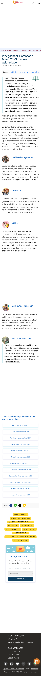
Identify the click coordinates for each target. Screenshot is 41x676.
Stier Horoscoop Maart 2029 (20, 432)
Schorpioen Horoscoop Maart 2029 (20, 470)
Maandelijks (26, 50)
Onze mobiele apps (15, 654)
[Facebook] (11, 505)
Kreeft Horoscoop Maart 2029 (20, 444)
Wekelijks (16, 50)
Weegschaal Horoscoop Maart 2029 (20, 463)
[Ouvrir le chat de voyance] (37, 661)
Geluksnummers (21, 533)
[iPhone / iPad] (29, 664)
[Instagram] (11, 664)
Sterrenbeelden (21, 540)
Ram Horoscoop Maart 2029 (20, 425)
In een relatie (34, 72)
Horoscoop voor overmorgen (21, 522)
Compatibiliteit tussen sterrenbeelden (21, 537)
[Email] (24, 505)
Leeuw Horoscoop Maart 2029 (20, 451)
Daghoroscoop (5, 50)
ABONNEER (20, 579)
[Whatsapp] (15, 505)
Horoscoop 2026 (13, 529)
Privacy (27, 669)
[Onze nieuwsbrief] (33, 3)
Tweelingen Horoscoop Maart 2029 (20, 438)
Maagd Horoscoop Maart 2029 (20, 457)
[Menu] (2, 3)
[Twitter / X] (20, 505)
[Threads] (23, 664)
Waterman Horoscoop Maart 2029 (20, 489)
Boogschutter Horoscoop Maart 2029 (20, 476)
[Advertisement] (20, 27)
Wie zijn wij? (12, 639)
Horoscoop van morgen (21, 518)
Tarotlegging (30, 529)
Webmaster (34, 669)
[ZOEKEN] (39, 3)
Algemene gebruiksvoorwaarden (20, 642)
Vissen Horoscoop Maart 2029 (20, 495)
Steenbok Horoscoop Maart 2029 (20, 482)
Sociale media (13, 658)
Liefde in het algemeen (19, 72)
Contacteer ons (14, 651)
